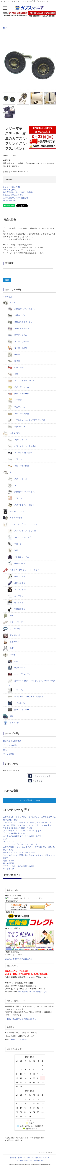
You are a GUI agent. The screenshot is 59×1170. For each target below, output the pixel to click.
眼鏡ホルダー (19, 563)
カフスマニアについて (12, 842)
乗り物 (17, 361)
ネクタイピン (15, 433)
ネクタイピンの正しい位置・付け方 (17, 828)
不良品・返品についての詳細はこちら (20, 1019)
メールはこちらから (18, 1039)
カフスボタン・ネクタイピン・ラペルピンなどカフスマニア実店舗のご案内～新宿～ (29, 818)
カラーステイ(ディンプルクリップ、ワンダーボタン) (31, 683)
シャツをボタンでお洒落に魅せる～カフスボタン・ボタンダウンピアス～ (29, 856)
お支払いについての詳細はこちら (19, 959)
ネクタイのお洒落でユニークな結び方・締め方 (22, 836)
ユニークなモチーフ (22, 341)
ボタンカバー (19, 427)
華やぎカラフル (20, 335)
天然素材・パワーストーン (25, 309)
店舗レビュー (8, 861)
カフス (12, 302)
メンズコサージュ (21, 557)
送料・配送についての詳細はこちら (32, 992)
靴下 (11, 648)
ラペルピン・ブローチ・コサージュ (24, 524)
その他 (12, 655)
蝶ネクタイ (18, 603)
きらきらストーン (21, 328)
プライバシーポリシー (24, 1160)
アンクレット (15, 635)
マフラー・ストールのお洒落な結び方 (18, 866)
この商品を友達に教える (13, 195)
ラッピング (14, 723)
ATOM (40, 1160)
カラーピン (18, 690)
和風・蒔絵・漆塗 (21, 414)
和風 (16, 550)
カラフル (18, 459)
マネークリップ (16, 622)
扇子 (11, 716)
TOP (5, 28)
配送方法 (31, 1157)
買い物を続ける (9, 200)
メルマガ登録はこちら (29, 800)
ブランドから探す (10, 745)
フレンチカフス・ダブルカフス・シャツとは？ (22, 831)
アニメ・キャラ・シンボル (25, 380)
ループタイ (18, 596)
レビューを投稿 (9, 190)
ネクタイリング (16, 518)
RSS (35, 1160)
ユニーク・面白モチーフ (24, 453)
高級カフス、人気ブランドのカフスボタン (20, 852)
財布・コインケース (22, 710)
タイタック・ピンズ (22, 537)
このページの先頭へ (45, 1152)
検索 (7, 279)
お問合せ (13, 1157)
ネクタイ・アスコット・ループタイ (24, 570)
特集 (5, 750)
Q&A (5, 839)
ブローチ (18, 544)
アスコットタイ (20, 589)
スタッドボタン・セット (24, 505)
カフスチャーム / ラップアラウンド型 (29, 420)
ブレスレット (15, 629)
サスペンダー (19, 668)
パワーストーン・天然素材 (25, 446)
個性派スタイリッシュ (23, 322)
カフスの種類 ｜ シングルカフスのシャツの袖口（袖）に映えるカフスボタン (29, 848)
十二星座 (18, 400)
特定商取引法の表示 (42, 1157)
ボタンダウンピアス (22, 674)
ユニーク (18, 485)
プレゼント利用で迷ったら (14, 833)
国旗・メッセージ (21, 394)
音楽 (16, 374)
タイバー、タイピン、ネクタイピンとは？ (20, 844)
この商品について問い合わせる (15, 198)
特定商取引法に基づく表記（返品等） (18, 192)
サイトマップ (8, 869)
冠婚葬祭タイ (19, 609)
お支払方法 (22, 1157)
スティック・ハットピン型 (25, 531)
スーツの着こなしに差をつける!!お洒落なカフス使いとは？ (27, 822)
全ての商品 (7, 297)
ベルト (17, 661)
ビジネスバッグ (20, 703)
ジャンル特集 (8, 754)
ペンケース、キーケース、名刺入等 (28, 696)
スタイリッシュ (20, 440)
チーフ (12, 616)
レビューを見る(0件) (11, 187)
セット (12, 472)
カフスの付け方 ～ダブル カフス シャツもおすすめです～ (27, 825)
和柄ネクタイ (19, 583)
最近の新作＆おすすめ (12, 741)
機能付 (17, 354)
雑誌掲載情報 (8, 863)
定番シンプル (19, 315)
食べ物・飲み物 (20, 348)
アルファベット (20, 407)
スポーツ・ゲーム (21, 387)
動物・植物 (18, 367)
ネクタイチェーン (16, 511)
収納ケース (14, 642)
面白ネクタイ (19, 576)
